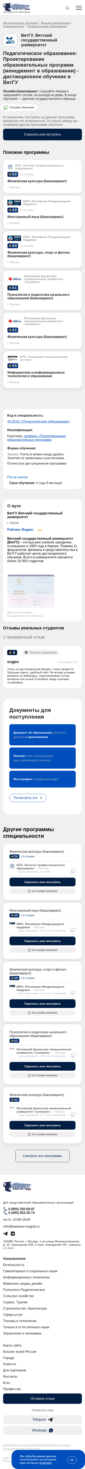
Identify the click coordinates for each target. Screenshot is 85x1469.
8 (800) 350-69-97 (21, 1209)
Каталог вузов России (19, 1351)
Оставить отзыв (43, 1398)
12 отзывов (27, 915)
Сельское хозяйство (18, 1296)
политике (45, 1462)
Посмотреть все (26, 798)
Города (8, 1358)
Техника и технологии (19, 1321)
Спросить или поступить (42, 134)
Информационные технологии (26, 1277)
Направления (14, 1258)
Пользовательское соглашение (21, 1448)
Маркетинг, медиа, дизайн (22, 1283)
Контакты (10, 1376)
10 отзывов (27, 856)
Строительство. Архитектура (25, 1308)
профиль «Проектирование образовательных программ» (36, 438)
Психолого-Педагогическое (24, 1290)
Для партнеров (14, 1370)
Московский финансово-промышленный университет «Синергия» (44, 1051)
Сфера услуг (13, 1314)
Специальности (13, 26)
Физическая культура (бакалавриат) (36, 851)
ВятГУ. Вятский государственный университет (39, 40)
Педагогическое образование (47, 26)
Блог (6, 1383)
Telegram (39, 1419)
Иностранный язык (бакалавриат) (35, 910)
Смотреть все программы (42, 1156)
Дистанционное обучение (20, 22)
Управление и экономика (22, 1333)
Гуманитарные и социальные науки (30, 1271)
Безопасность (13, 1265)
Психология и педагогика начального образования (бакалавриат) (37, 1034)
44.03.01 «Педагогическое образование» (38, 421)
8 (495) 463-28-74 (21, 1213)
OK (72, 1460)
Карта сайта (12, 1345)
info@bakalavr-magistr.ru (21, 1226)
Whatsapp (39, 1430)
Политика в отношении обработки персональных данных (37, 1445)
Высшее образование (55, 22)
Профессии (12, 1389)
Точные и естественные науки (26, 1327)
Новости (9, 1364)
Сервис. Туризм (15, 1302)
